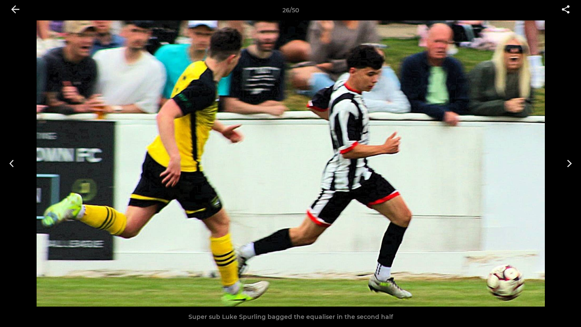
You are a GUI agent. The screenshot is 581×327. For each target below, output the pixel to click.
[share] (566, 10)
